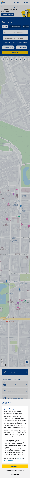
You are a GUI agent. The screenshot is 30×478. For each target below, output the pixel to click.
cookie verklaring (8, 460)
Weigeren (14, 474)
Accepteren (14, 466)
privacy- (20, 458)
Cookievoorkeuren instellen (14, 470)
